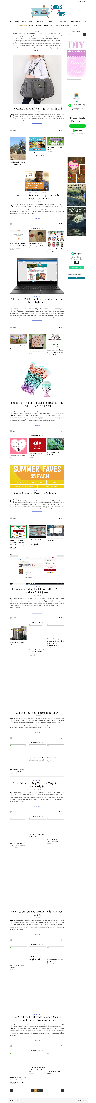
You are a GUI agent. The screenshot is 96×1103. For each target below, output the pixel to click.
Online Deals (23, 25)
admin (14, 130)
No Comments (37, 111)
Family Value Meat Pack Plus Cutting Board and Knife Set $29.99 (37, 590)
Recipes (31, 25)
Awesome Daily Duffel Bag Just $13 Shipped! (37, 108)
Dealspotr (80, 113)
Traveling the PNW (52, 21)
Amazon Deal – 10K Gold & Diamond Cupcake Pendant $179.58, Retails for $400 (18, 1080)
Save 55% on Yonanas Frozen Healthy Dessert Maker (37, 913)
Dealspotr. (72, 133)
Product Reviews (74, 21)
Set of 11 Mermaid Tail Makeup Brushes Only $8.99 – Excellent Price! (37, 404)
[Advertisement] (77, 147)
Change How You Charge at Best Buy (37, 712)
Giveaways (63, 21)
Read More (37, 125)
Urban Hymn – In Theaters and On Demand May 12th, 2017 (37, 760)
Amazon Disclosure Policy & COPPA (32, 21)
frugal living (33, 192)
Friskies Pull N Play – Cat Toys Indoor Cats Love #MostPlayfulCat (36, 651)
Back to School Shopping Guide (60, 25)
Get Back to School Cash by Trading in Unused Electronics (37, 197)
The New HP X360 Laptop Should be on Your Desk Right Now (37, 300)
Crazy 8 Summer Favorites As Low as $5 (37, 493)
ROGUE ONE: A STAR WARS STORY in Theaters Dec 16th (37, 1069)
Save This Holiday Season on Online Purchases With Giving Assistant (18, 246)
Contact (76, 25)
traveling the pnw (42, 25)
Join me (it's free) (77, 126)
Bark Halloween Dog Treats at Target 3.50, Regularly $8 (37, 784)
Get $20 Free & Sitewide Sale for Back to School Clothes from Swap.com (37, 1018)
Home (17, 21)
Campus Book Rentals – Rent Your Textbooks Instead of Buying (36, 542)
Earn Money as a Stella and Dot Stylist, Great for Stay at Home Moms (55, 352)
